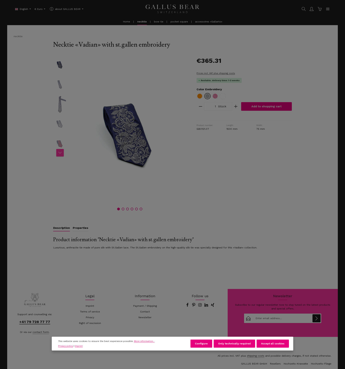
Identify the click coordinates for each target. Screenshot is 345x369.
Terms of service (90, 311)
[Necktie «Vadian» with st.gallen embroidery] (129, 135)
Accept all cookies (272, 343)
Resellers (275, 363)
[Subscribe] (316, 318)
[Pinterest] (194, 306)
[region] (121, 135)
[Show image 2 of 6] (123, 209)
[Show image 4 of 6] (132, 209)
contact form (41, 332)
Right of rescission (90, 323)
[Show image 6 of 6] (141, 209)
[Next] (60, 153)
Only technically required (234, 343)
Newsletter (144, 317)
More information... (144, 341)
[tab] (61, 228)
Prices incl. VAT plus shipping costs (216, 73)
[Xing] (213, 306)
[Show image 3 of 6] (127, 209)
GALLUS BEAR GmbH (254, 363)
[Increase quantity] (236, 106)
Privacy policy (65, 346)
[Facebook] (187, 306)
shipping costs (255, 355)
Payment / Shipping (145, 305)
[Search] (303, 9)
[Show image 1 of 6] (118, 209)
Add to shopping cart (266, 106)
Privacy (90, 317)
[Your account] (311, 9)
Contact (145, 311)
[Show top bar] (327, 9)
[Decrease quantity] (200, 106)
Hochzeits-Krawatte (296, 363)
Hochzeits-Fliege (321, 363)
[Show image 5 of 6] (136, 209)
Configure (201, 343)
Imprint (90, 305)
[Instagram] (200, 306)
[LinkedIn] (206, 306)
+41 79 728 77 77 (34, 322)
